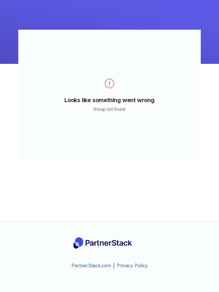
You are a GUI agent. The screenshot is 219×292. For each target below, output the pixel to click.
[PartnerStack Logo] (109, 243)
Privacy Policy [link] (132, 265)
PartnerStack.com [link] (91, 265)
